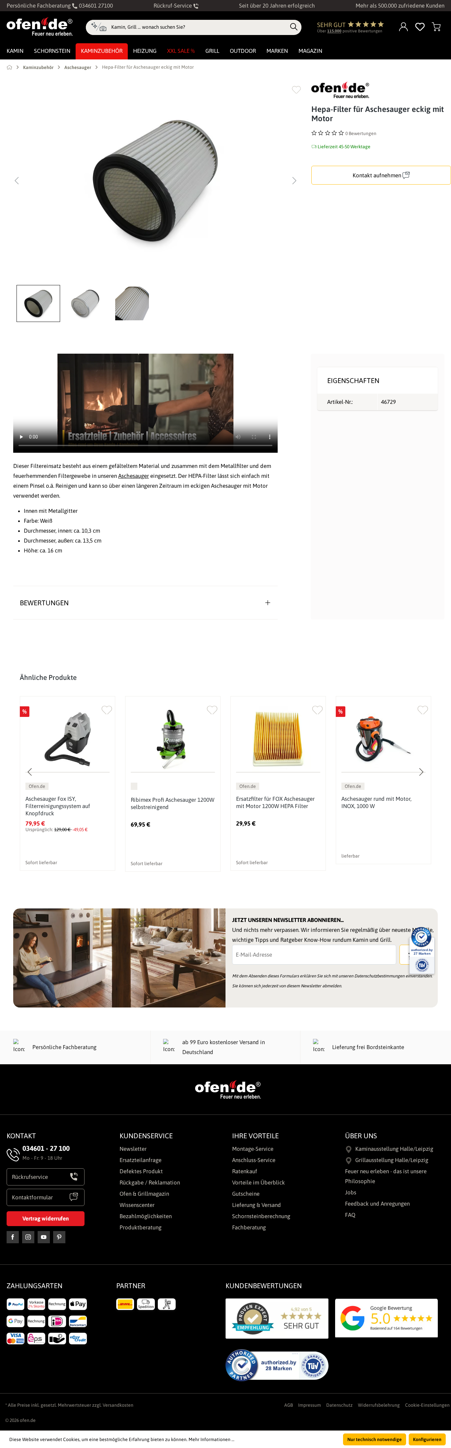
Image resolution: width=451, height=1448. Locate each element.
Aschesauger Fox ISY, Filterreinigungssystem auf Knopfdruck (57, 806)
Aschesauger (133, 476)
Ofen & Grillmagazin (144, 1193)
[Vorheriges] (16, 181)
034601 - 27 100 (46, 1148)
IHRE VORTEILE (255, 1136)
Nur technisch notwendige (374, 1439)
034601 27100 (95, 5)
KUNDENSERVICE (146, 1136)
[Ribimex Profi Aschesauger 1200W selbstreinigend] (173, 739)
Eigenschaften (353, 380)
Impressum (309, 1405)
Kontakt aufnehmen (377, 175)
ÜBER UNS (361, 1136)
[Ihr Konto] (404, 27)
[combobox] (199, 27)
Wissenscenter (137, 1205)
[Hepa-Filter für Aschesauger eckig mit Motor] (155, 181)
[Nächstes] (294, 181)
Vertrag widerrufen (45, 1218)
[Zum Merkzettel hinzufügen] (296, 89)
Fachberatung (249, 1227)
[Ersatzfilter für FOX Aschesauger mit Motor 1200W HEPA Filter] (278, 739)
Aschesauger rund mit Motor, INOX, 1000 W (376, 802)
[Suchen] (293, 27)
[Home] (9, 67)
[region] (155, 202)
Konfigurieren (427, 1439)
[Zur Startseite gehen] (40, 26)
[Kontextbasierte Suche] (98, 27)
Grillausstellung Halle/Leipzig (391, 1160)
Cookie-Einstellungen (427, 1405)
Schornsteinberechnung (261, 1216)
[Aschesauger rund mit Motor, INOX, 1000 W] (383, 739)
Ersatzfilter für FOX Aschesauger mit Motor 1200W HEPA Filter (275, 802)
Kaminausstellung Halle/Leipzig (394, 1149)
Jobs (350, 1192)
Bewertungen (44, 603)
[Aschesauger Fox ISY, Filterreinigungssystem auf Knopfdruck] (67, 739)
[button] (40, 303)
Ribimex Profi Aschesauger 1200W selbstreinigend (172, 803)
